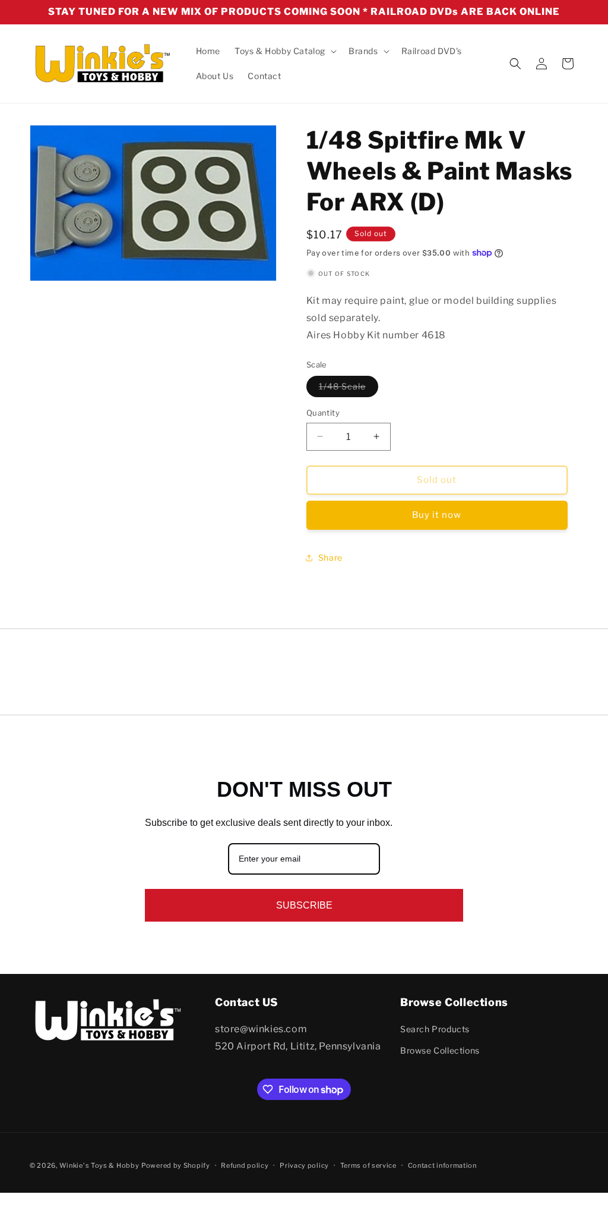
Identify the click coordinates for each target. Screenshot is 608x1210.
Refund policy (244, 1165)
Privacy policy (304, 1165)
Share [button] (330, 557)
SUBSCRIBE (304, 905)
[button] (284, 51)
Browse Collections (440, 1050)
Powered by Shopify (175, 1165)
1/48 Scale (348, 389)
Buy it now (436, 515)
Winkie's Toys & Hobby (99, 1165)
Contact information (442, 1165)
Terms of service (368, 1165)
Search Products (435, 1029)
